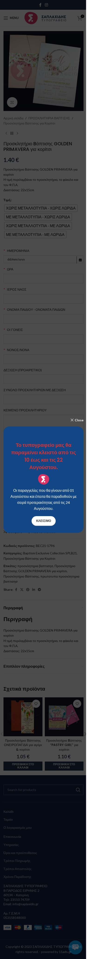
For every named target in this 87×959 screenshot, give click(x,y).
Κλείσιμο (43, 521)
